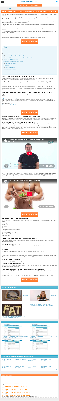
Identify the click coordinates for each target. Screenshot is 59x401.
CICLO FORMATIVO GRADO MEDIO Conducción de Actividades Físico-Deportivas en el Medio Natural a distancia (23, 380)
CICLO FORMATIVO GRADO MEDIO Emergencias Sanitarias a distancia (16, 392)
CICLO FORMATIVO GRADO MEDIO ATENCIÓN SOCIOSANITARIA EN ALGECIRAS (43, 337)
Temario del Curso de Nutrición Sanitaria (10, 59)
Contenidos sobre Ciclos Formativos (29, 5)
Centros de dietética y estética (10, 63)
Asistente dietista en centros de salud (11, 71)
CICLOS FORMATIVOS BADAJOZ (46, 363)
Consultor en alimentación (10, 67)
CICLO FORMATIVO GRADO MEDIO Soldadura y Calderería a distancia (16, 395)
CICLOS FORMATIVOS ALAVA (21, 359)
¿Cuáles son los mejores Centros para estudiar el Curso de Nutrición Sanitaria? (17, 51)
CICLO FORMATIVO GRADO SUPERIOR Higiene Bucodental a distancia (16, 386)
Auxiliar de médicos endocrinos (10, 69)
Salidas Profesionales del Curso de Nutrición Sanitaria (13, 61)
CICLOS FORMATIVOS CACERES (46, 367)
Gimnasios (7, 65)
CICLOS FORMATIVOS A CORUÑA (6, 360)
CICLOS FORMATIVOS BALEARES (6, 367)
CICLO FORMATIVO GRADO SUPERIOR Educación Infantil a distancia (15, 383)
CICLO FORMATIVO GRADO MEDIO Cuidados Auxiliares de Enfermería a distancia (18, 389)
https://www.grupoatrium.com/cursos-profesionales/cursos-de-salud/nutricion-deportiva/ (18, 98)
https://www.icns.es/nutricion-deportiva (9, 104)
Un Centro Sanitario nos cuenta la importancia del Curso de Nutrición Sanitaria (20, 57)
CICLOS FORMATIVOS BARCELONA (19, 367)
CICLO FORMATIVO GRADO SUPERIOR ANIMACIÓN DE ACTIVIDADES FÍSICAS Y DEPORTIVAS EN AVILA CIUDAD (14, 351)
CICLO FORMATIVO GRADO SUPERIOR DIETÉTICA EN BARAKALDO (41, 351)
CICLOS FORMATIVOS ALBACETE (32, 360)
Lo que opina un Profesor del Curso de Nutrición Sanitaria (16, 55)
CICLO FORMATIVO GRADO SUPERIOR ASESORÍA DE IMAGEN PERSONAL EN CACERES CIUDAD (15, 337)
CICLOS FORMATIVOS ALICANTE (46, 360)
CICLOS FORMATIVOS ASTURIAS (19, 363)
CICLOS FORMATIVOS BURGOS (32, 367)
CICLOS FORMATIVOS (6, 8)
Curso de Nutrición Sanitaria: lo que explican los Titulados (14, 53)
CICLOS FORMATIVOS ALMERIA (6, 363)
